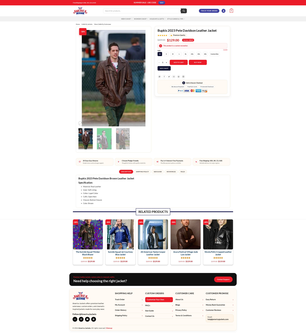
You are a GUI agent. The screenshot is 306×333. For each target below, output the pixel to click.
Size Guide (149, 311)
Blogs (177, 305)
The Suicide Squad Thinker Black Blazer (88, 253)
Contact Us (149, 316)
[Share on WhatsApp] (159, 77)
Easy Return (211, 299)
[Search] (184, 10)
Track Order (120, 299)
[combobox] (153, 180)
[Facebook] (75, 319)
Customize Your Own (155, 300)
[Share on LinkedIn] (183, 77)
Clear (225, 49)
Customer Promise (217, 293)
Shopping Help (124, 293)
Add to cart (179, 62)
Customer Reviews (213, 310)
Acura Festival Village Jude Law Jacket (185, 253)
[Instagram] (81, 319)
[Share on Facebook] (164, 77)
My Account (120, 305)
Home (78, 24)
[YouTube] (87, 319)
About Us (179, 299)
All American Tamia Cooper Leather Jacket (153, 253)
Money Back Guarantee (215, 305)
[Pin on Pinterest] (178, 77)
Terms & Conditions (183, 315)
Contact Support (223, 279)
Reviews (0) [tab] (171, 172)
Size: (159, 50)
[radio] (160, 54)
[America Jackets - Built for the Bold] (80, 11)
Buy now (198, 62)
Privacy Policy (181, 310)
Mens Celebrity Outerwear (102, 24)
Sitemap (109, 328)
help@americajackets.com (218, 319)
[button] (223, 11)
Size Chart (164, 68)
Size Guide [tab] (158, 172)
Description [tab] (126, 172)
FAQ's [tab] (183, 172)
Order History (120, 310)
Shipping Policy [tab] (142, 172)
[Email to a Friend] (174, 77)
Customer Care (184, 293)
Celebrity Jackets (87, 24)
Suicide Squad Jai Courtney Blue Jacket (120, 253)
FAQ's (147, 305)
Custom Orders (154, 293)
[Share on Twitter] (169, 77)
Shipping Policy (121, 315)
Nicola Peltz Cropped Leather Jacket (218, 253)
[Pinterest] (93, 319)
